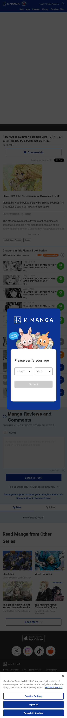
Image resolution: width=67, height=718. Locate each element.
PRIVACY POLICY (54, 687)
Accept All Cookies (33, 712)
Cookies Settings (33, 696)
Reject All (33, 704)
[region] (33, 695)
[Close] (63, 676)
